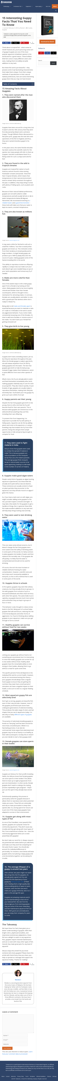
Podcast (49, 1076)
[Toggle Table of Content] (32, 84)
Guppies (4, 30)
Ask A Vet (48, 6)
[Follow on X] (54, 53)
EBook (55, 6)
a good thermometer (22, 203)
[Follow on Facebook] (47, 53)
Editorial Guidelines (41, 1076)
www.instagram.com (14, 240)
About (3, 1076)
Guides (30, 28)
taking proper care (17, 882)
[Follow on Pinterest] (41, 53)
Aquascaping (38, 6)
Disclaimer (32, 1076)
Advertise (13, 1076)
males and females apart (22, 306)
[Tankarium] (7, 2)
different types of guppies (23, 715)
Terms (27, 1076)
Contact (8, 1076)
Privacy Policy (20, 1076)
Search (40, 60)
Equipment (28, 6)
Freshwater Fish (17, 6)
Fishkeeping (6, 6)
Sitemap (54, 1076)
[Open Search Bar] (56, 10)
